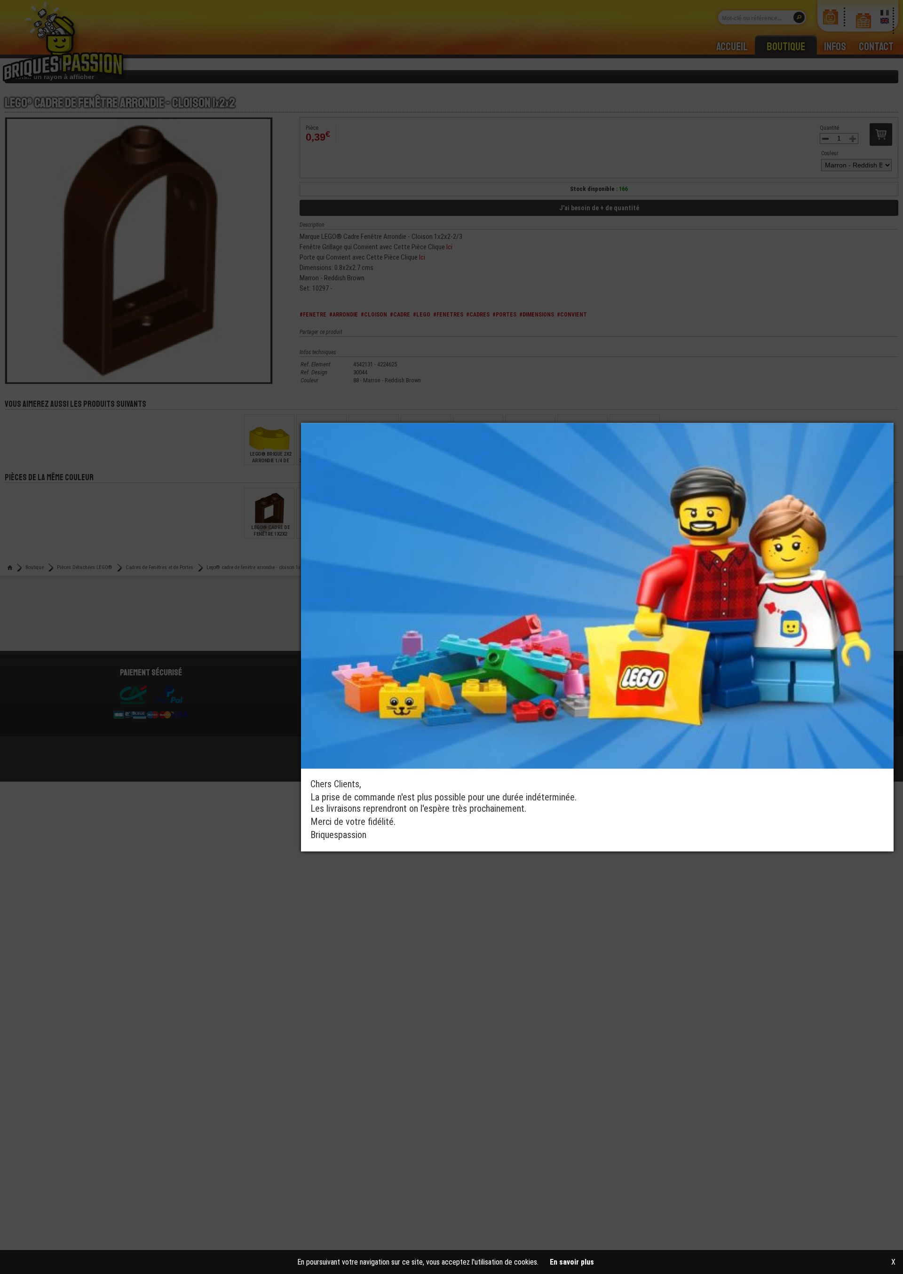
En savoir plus (572, 1262)
